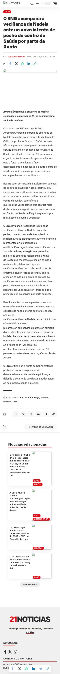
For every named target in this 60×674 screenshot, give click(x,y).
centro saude (26, 397)
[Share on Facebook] (10, 64)
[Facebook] (5, 651)
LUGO (7, 12)
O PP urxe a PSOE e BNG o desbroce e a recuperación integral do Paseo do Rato (20, 562)
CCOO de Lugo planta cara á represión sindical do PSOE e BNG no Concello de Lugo (19, 533)
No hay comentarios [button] (42, 427)
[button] (32, 3)
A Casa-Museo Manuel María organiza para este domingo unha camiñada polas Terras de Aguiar (20, 501)
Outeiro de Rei (41, 519)
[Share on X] (16, 64)
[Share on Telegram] (40, 668)
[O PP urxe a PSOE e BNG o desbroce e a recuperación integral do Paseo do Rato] (42, 566)
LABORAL (38, 548)
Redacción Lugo (16, 57)
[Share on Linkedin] (29, 64)
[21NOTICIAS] (11, 3)
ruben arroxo (10, 401)
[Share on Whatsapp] (22, 64)
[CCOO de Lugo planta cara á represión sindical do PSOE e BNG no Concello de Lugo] (42, 537)
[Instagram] (15, 651)
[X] (10, 651)
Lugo (36, 397)
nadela (44, 397)
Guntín (37, 484)
